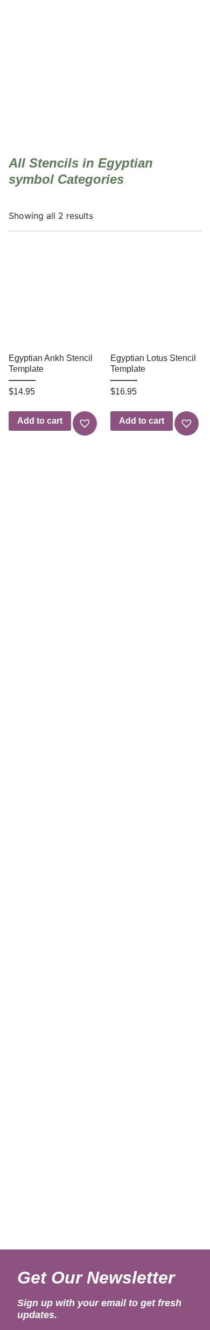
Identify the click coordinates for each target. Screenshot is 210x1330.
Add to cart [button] (39, 420)
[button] (86, 423)
